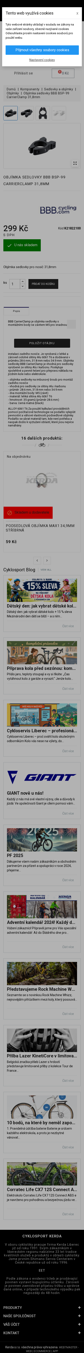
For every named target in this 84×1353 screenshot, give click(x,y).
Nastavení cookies (42, 60)
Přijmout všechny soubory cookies (42, 50)
